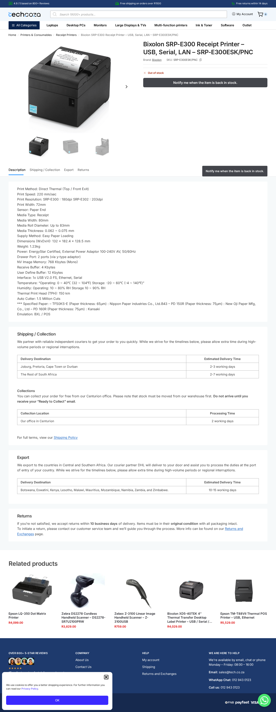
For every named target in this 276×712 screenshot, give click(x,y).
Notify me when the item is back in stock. (205, 83)
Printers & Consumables (36, 35)
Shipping (148, 667)
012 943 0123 (241, 680)
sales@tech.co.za (231, 672)
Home (12, 35)
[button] (106, 677)
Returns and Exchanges (159, 674)
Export (69, 170)
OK (57, 700)
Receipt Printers (66, 35)
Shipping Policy (66, 437)
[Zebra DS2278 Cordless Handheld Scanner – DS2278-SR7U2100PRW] (84, 590)
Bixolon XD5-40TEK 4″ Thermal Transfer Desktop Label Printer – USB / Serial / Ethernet (188, 618)
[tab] (18, 169)
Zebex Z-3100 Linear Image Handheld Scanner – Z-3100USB (134, 617)
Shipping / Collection (45, 170)
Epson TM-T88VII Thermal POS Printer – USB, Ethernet (243, 616)
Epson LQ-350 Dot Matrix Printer (27, 616)
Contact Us (83, 667)
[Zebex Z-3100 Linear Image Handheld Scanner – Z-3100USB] (137, 590)
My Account (245, 14)
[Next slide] (126, 86)
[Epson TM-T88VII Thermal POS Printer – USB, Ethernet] (243, 590)
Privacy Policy (29, 688)
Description (17, 170)
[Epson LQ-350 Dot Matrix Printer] (32, 590)
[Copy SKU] (200, 60)
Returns (83, 170)
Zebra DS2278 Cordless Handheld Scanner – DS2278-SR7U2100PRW (83, 617)
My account (150, 660)
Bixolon (157, 59)
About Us (82, 660)
